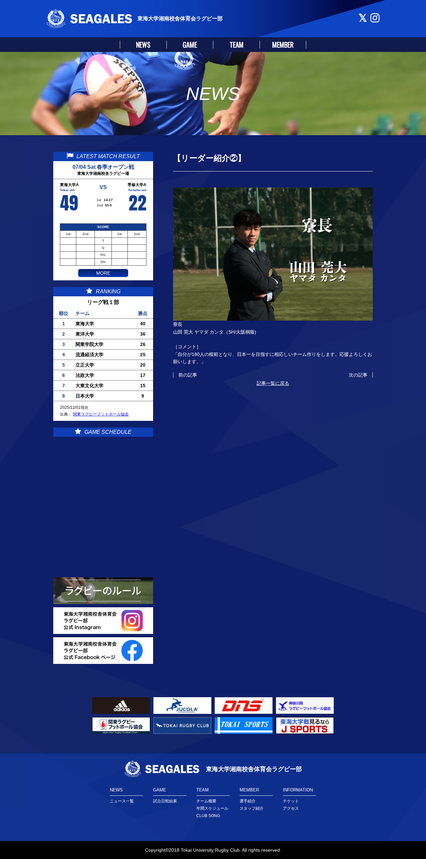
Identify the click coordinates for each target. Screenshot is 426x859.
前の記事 (187, 375)
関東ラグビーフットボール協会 (101, 414)
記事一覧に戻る (273, 383)
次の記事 (358, 375)
